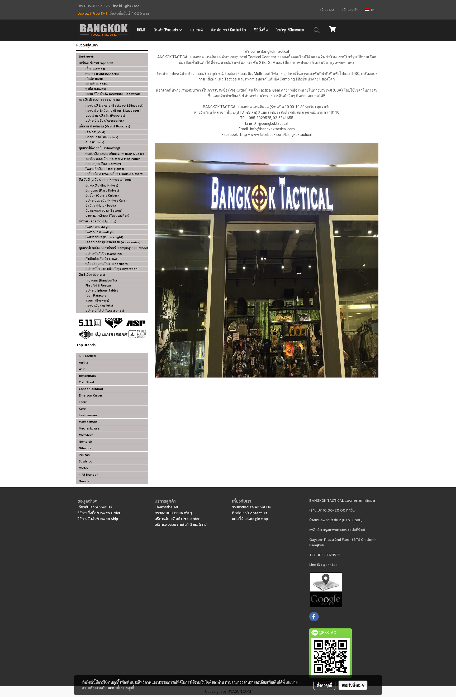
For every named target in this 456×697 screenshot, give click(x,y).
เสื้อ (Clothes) (95, 68)
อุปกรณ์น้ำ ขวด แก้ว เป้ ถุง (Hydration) (112, 268)
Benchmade (88, 375)
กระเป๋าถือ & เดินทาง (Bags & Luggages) (113, 110)
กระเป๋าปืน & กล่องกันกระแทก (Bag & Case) (115, 153)
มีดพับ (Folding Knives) (102, 185)
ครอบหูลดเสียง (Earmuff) (104, 163)
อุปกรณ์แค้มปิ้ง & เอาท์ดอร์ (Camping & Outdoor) (113, 248)
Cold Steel (86, 382)
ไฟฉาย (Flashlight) (99, 227)
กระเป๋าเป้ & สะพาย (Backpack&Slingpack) (115, 105)
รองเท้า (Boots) (97, 84)
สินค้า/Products (166, 29)
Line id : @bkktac (125, 6)
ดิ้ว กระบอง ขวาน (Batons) (104, 210)
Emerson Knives (91, 395)
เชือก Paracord (96, 295)
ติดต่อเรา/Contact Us (249, 513)
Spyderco (85, 461)
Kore (82, 408)
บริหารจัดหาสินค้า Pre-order (177, 519)
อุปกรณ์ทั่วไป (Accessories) (105, 310)
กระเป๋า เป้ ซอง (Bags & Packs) (100, 99)
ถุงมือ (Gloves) (96, 89)
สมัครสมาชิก (349, 9)
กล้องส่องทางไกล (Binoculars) (107, 263)
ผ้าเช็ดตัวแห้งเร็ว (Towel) (103, 258)
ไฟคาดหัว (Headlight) (101, 232)
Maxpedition (88, 421)
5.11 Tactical (87, 356)
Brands (84, 481)
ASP (82, 369)
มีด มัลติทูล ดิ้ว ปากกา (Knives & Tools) (105, 179)
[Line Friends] (326, 589)
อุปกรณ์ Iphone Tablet (102, 290)
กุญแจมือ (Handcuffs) (101, 280)
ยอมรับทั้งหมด (353, 685)
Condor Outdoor (91, 388)
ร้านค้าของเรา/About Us (251, 507)
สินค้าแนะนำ (86, 56)
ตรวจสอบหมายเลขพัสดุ (173, 513)
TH (371, 9)
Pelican (84, 454)
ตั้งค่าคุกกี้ (324, 685)
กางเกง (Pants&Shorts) (102, 73)
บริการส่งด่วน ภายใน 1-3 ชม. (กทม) (181, 524)
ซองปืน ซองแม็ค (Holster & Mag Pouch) (113, 158)
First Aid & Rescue (99, 285)
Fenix (83, 402)
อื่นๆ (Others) (95, 142)
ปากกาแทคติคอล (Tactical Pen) (107, 215)
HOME (141, 29)
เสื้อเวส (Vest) (95, 132)
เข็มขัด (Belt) (94, 79)
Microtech (86, 435)
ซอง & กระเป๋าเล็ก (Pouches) (105, 115)
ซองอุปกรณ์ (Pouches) (102, 137)
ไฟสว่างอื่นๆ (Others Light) (104, 237)
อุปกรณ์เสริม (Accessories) (105, 120)
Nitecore (85, 448)
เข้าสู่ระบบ (327, 9)
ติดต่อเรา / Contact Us (228, 29)
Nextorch (85, 441)
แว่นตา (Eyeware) (97, 300)
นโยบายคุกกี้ (125, 687)
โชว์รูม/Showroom (290, 29)
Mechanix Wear (90, 428)
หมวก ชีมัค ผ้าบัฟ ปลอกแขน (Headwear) (113, 94)
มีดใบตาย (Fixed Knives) (102, 190)
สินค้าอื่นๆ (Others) (92, 274)
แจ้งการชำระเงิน (167, 507)
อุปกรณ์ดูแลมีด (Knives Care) (106, 200)
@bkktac (329, 564)
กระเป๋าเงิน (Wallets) (99, 305)
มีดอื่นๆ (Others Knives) (102, 195)
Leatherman (88, 415)
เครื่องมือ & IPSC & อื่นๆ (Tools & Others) (114, 173)
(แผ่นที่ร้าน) (356, 530)
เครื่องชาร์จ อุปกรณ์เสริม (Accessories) (113, 242)
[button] (316, 30)
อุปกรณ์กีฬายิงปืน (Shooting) (99, 148)
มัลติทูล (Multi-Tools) (101, 205)
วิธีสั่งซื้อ (261, 29)
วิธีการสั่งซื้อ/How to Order (99, 513)
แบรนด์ (196, 29)
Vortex (83, 468)
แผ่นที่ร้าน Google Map (250, 519)
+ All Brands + (89, 474)
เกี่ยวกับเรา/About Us (95, 507)
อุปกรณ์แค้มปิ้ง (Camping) (104, 253)
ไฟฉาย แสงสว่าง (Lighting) (97, 221)
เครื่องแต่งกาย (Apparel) (96, 63)
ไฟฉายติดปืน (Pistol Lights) (105, 168)
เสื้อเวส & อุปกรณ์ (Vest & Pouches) (104, 126)
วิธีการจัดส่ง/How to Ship (98, 519)
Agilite (83, 362)
